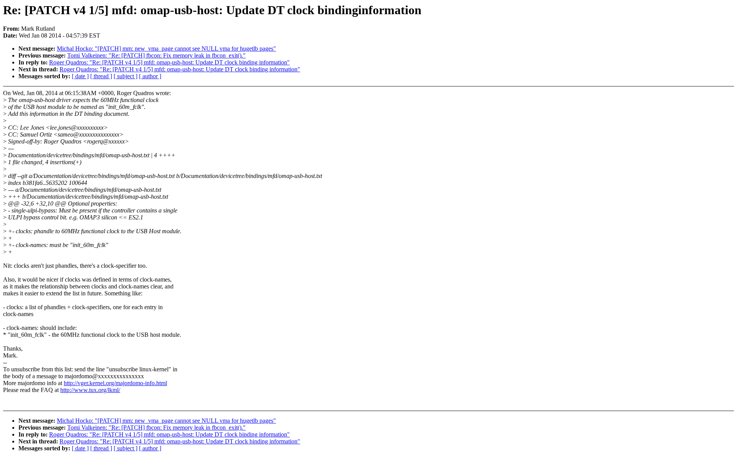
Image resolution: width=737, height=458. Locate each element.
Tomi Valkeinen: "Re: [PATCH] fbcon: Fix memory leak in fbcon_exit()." (156, 55)
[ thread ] (101, 76)
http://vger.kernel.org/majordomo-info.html (115, 383)
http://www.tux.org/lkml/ (90, 390)
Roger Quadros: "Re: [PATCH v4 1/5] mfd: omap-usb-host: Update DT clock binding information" (169, 62)
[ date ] (80, 76)
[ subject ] (125, 76)
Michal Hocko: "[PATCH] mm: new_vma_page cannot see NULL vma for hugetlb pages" (166, 48)
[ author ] (150, 76)
